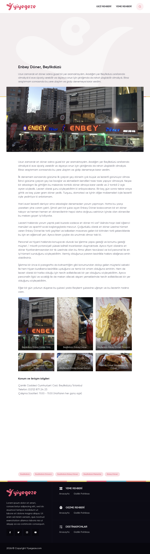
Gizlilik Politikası (82, 494)
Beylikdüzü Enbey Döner (67, 474)
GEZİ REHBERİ (103, 6)
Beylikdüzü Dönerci (43, 474)
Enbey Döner (112, 474)
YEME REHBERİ (124, 6)
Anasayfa (64, 494)
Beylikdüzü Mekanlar (92, 474)
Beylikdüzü (25, 474)
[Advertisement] (75, 40)
